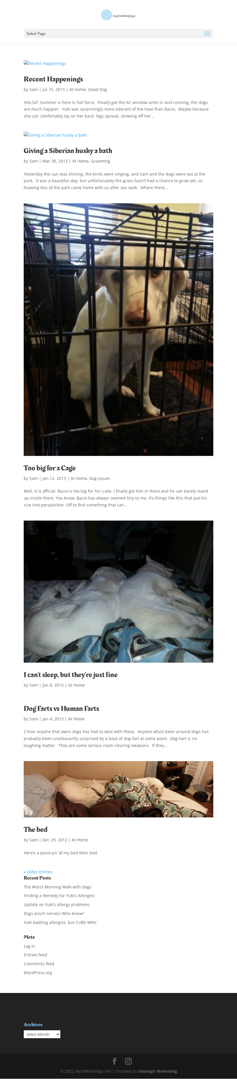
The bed (36, 829)
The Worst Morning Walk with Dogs (58, 887)
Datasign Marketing (157, 1071)
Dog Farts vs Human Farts (61, 708)
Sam (33, 89)
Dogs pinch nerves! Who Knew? (54, 913)
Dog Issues (99, 478)
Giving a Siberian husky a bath (68, 150)
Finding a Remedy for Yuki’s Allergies (59, 895)
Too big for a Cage (50, 468)
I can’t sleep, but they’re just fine (71, 675)
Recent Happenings (53, 79)
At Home (77, 89)
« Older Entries (38, 872)
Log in (29, 946)
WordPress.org (38, 972)
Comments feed (39, 963)
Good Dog (97, 89)
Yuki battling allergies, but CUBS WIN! (60, 922)
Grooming (100, 161)
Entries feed (35, 954)
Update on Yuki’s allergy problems (57, 904)
